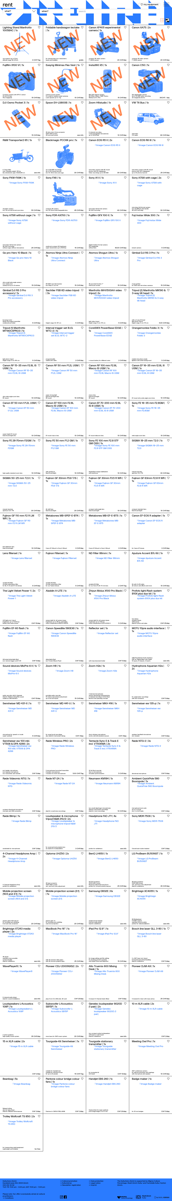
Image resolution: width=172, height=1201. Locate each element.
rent (8, 5)
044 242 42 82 (8, 1185)
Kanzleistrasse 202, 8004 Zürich (15, 1183)
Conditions (9, 1198)
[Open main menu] (166, 3)
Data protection (97, 1181)
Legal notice (95, 1183)
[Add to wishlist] (39, 27)
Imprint (94, 1185)
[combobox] (21, 11)
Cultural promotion (69, 1181)
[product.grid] (162, 20)
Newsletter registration (71, 1185)
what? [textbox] (8, 11)
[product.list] (167, 20)
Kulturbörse (67, 1183)
